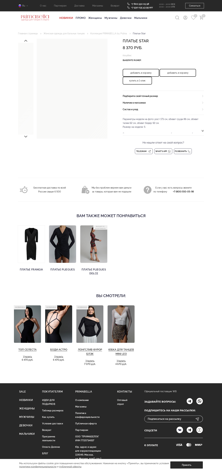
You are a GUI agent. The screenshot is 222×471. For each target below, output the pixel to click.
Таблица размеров (52, 410)
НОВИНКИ (66, 18)
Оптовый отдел (122, 402)
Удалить (27, 356)
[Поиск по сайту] (177, 17)
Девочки (125, 18)
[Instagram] (189, 401)
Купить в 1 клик (137, 80)
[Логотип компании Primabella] (35, 22)
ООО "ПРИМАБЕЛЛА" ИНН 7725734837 (87, 438)
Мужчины (110, 18)
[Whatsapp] (199, 401)
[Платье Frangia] (31, 244)
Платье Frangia (31, 269)
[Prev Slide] (25, 41)
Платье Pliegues (62, 269)
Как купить (48, 417)
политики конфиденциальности (37, 466)
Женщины (95, 18)
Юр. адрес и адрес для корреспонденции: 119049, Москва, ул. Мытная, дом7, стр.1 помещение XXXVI (88, 455)
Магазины (97, 5)
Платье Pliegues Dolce (94, 271)
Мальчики (140, 18)
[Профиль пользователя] (185, 17)
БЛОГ (45, 453)
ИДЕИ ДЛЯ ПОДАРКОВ (48, 402)
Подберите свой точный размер (140, 96)
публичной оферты (70, 466)
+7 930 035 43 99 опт (142, 7)
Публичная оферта (86, 423)
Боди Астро (58, 349)
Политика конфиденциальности (87, 415)
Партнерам (60, 5)
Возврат (115, 5)
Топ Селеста (27, 349)
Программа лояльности (48, 438)
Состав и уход (130, 109)
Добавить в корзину (141, 73)
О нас (43, 5)
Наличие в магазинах (134, 102)
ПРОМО (81, 18)
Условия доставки (52, 423)
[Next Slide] (25, 137)
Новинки (26, 400)
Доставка (79, 5)
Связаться (194, 5)
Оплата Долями (51, 447)
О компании (82, 400)
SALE (22, 391)
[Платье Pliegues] (62, 244)
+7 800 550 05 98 (140, 4)
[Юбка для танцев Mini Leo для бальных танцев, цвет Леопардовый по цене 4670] (121, 324)
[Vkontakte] (179, 430)
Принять (186, 465)
